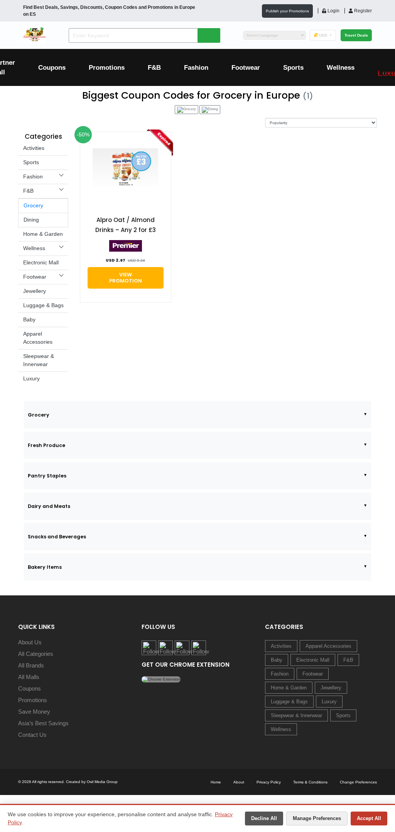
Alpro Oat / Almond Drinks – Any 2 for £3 (125, 225)
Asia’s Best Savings (43, 723)
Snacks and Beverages (57, 536)
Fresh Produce (46, 445)
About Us (30, 642)
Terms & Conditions (310, 782)
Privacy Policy (269, 782)
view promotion (125, 277)
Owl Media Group (102, 782)
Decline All (264, 818)
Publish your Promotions (287, 11)
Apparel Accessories (328, 646)
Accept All (369, 818)
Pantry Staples (47, 475)
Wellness (340, 67)
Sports (293, 67)
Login (332, 10)
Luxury (31, 378)
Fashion (196, 67)
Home (216, 782)
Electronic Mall (41, 262)
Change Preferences (358, 782)
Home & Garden (43, 234)
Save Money (34, 711)
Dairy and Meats (49, 506)
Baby (29, 319)
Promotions (107, 67)
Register (362, 10)
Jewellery (34, 291)
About (238, 782)
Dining (31, 220)
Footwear (245, 67)
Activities (33, 148)
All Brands (31, 665)
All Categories (35, 653)
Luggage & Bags (43, 305)
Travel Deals (356, 35)
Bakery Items (45, 567)
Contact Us (32, 734)
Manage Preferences (317, 818)
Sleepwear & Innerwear (296, 715)
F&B (154, 67)
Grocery (33, 205)
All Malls (28, 677)
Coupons (52, 67)
